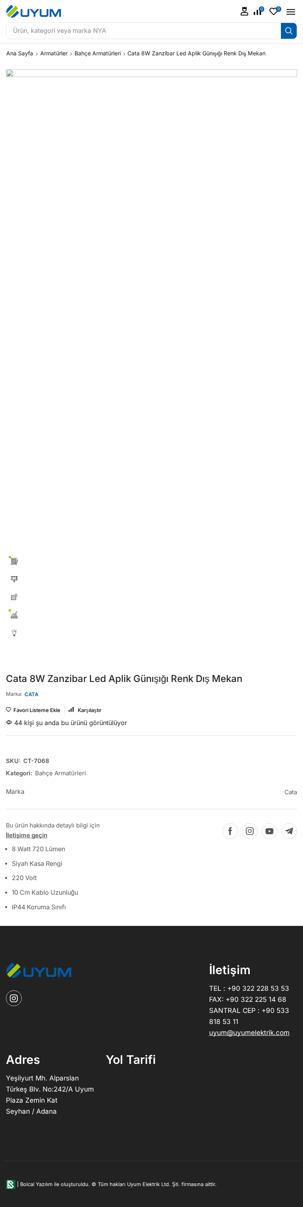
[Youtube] (269, 831)
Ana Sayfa (19, 53)
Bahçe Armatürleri (98, 53)
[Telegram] (289, 831)
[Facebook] (230, 831)
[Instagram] (250, 831)
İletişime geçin (26, 835)
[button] (245, 11)
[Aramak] (289, 31)
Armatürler (53, 53)
